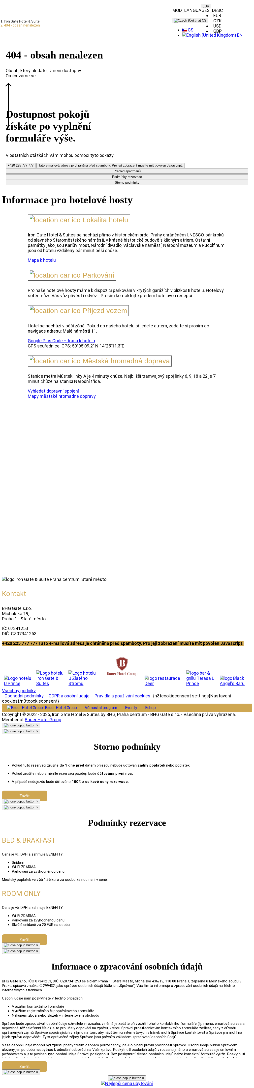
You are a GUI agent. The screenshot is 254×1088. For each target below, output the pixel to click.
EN (239, 35)
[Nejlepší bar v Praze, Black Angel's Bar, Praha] (235, 681)
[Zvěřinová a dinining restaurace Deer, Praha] (163, 681)
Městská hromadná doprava (125, 361)
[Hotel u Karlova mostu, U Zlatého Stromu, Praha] (83, 678)
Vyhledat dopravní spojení (53, 391)
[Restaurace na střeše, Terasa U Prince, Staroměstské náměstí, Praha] (201, 678)
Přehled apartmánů (127, 171)
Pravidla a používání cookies (122, 695)
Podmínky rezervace (127, 177)
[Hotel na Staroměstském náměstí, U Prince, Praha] (18, 681)
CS (203, 20)
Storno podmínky (127, 182)
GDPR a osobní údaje (69, 695)
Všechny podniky (19, 690)
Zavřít (24, 796)
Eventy (131, 707)
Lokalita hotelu (104, 220)
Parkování (97, 275)
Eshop (150, 707)
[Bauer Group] (122, 667)
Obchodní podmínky (24, 695)
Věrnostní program (101, 707)
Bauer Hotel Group (43, 719)
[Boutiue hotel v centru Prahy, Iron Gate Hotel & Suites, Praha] (50, 678)
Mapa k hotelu (42, 260)
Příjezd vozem (104, 311)
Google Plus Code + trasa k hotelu (61, 340)
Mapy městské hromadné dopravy (62, 396)
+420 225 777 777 (20, 165)
